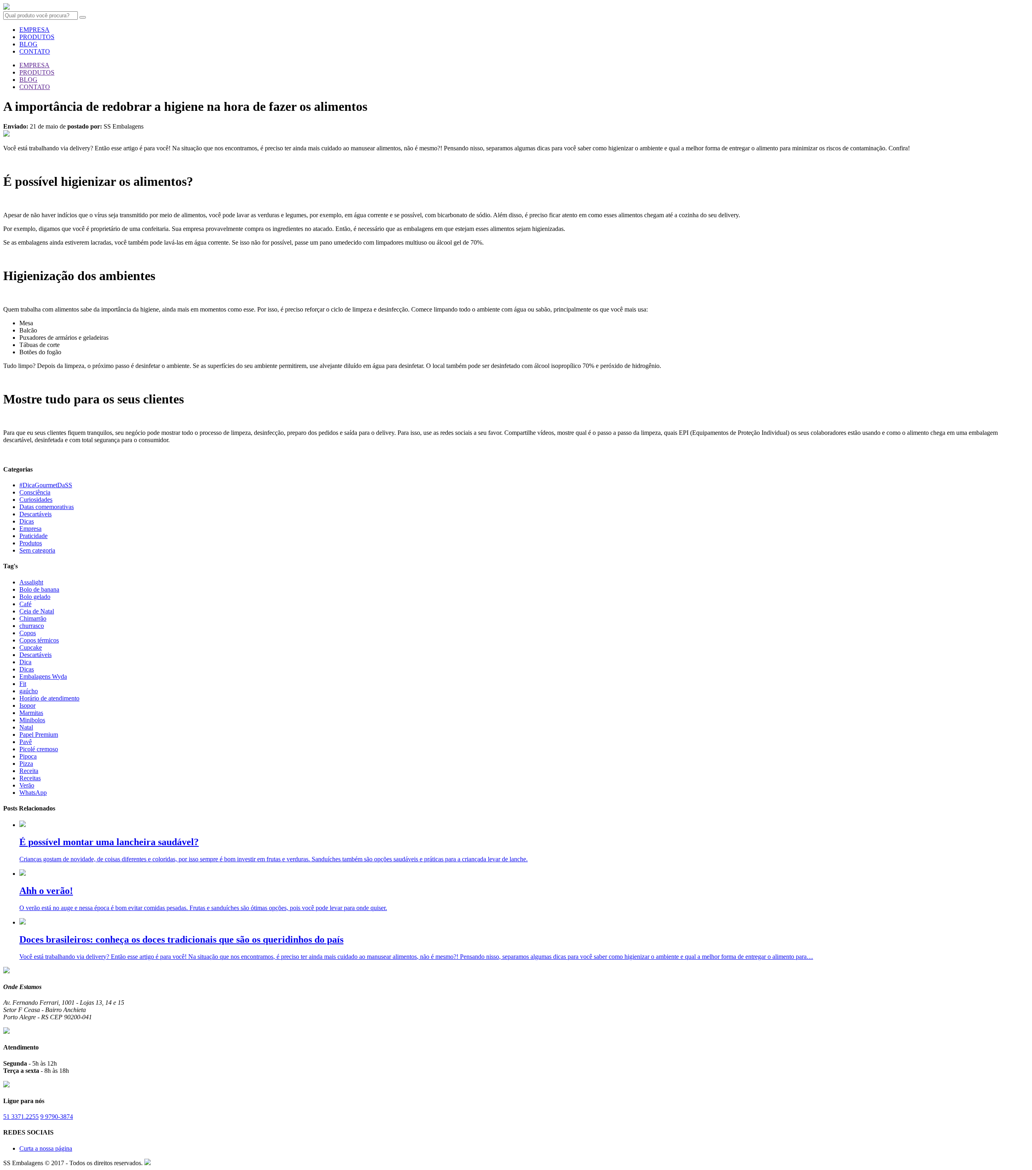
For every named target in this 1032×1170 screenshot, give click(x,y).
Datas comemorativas (46, 506)
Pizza (26, 763)
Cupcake (30, 647)
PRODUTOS (36, 36)
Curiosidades (35, 499)
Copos (27, 633)
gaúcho (28, 691)
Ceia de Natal (36, 611)
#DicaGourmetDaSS (45, 485)
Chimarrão (32, 618)
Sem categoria (37, 550)
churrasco (31, 625)
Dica (25, 662)
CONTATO (34, 51)
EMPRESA (34, 29)
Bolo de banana (39, 589)
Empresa (30, 528)
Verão (26, 785)
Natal (26, 727)
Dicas (26, 521)
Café (25, 604)
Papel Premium (38, 734)
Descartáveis (35, 514)
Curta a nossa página (45, 1148)
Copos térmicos (39, 640)
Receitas (30, 778)
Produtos (30, 543)
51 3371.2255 (21, 1116)
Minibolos (32, 720)
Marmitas (31, 712)
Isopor (27, 705)
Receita (28, 770)
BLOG (28, 44)
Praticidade (33, 535)
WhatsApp (33, 792)
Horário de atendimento (49, 698)
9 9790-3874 (56, 1116)
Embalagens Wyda (43, 676)
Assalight (31, 582)
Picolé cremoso (38, 749)
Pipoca (28, 756)
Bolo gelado (34, 596)
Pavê (25, 741)
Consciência (34, 492)
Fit (22, 683)
